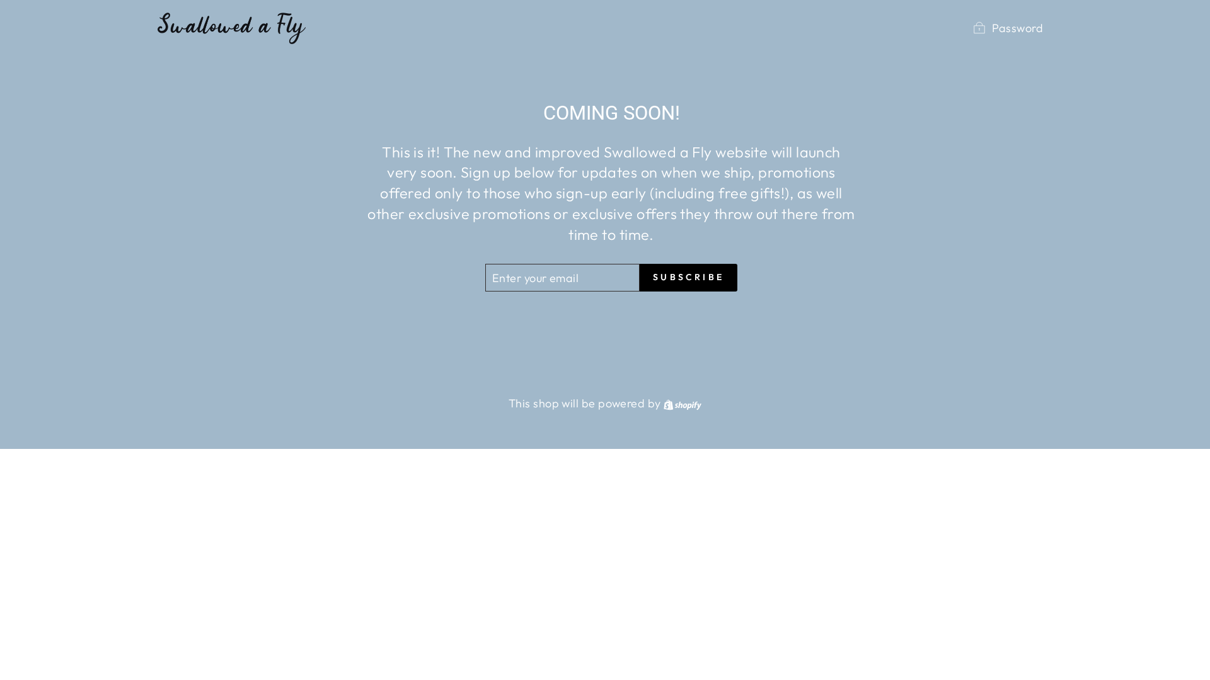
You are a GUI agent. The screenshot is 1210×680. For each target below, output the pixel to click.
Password (1017, 28)
